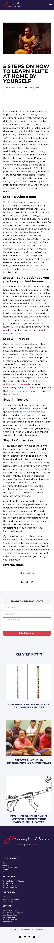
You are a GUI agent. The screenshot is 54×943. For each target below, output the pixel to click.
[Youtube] (25, 937)
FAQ (15, 249)
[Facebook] (20, 937)
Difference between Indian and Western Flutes (29, 706)
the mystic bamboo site (31, 411)
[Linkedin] (34, 937)
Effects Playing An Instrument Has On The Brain (29, 762)
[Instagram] (29, 937)
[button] (51, 5)
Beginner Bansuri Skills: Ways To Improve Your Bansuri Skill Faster (28, 819)
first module (10, 543)
